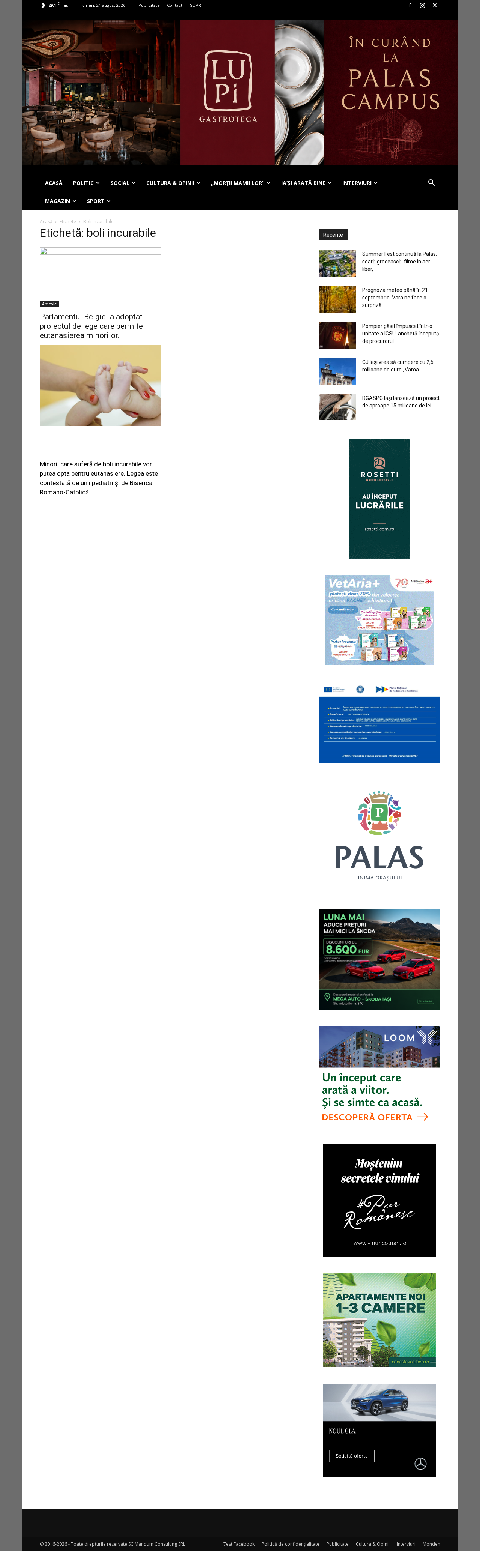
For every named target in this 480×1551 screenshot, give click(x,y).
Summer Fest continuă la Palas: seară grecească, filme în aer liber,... (399, 261)
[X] (434, 5)
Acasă (46, 221)
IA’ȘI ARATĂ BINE (303, 182)
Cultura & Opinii (373, 1544)
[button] (431, 183)
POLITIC (83, 182)
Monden (431, 1544)
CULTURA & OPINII (170, 182)
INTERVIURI (357, 182)
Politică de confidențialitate (291, 1544)
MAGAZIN (57, 200)
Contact (174, 5)
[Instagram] (422, 5)
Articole (49, 304)
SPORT (96, 200)
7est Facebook (239, 1544)
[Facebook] (410, 5)
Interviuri (406, 1544)
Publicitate (149, 5)
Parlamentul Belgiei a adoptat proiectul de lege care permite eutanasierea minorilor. (91, 326)
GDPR (195, 5)
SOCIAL (120, 182)
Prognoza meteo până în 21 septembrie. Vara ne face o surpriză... (395, 297)
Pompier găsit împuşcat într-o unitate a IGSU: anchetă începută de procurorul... (400, 333)
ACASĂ (54, 182)
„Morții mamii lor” (237, 182)
